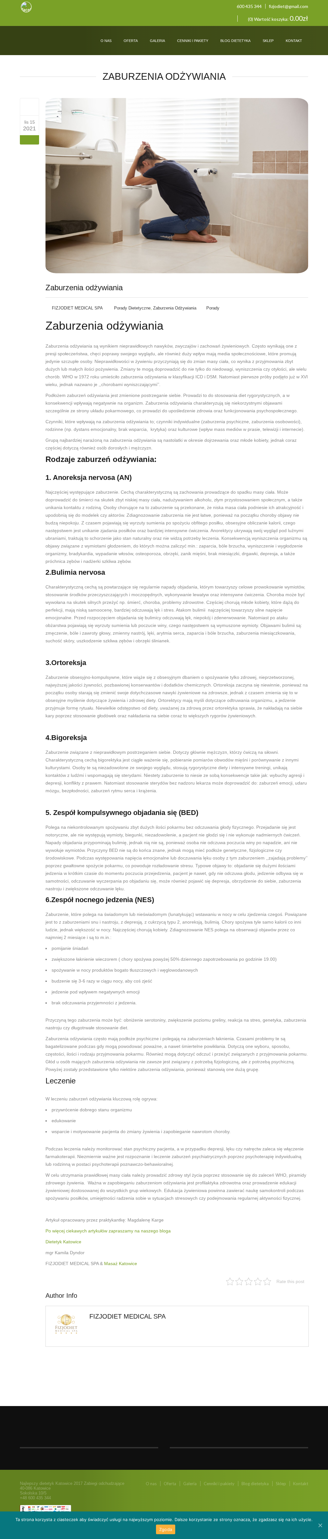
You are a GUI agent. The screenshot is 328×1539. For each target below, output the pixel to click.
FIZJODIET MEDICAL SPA (77, 308)
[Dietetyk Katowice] (37, 34)
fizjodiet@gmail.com (288, 6)
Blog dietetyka (235, 41)
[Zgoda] (320, 1525)
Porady (212, 308)
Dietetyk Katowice (63, 1241)
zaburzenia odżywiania (174, 308)
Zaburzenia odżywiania (84, 287)
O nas (106, 41)
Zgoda (165, 1529)
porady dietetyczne (132, 308)
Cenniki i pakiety (192, 41)
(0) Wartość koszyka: (277, 18)
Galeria (157, 41)
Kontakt (294, 41)
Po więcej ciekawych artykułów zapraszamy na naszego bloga (108, 1230)
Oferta (131, 41)
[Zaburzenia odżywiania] (29, 107)
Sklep (268, 41)
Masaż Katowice (120, 1263)
